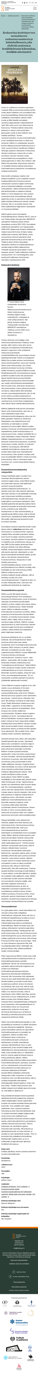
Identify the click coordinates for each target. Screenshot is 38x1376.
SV (32, 2)
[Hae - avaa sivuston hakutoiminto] (26, 2)
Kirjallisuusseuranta (13, 16)
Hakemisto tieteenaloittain (19, 1260)
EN (36, 2)
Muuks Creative (24, 1290)
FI (29, 2)
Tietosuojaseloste (19, 1282)
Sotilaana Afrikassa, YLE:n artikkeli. (14, 1187)
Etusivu (3, 16)
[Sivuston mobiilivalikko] (35, 8)
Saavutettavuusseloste (19, 1287)
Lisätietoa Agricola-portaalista (19, 1264)
